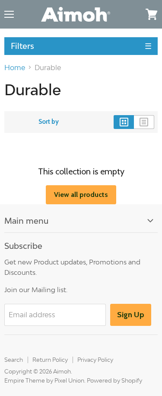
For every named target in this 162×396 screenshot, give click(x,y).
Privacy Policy (95, 359)
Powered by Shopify (114, 380)
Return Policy (50, 359)
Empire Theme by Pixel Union (44, 380)
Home (14, 67)
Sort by (48, 122)
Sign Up (130, 314)
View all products (81, 194)
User (133, 13)
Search (13, 359)
